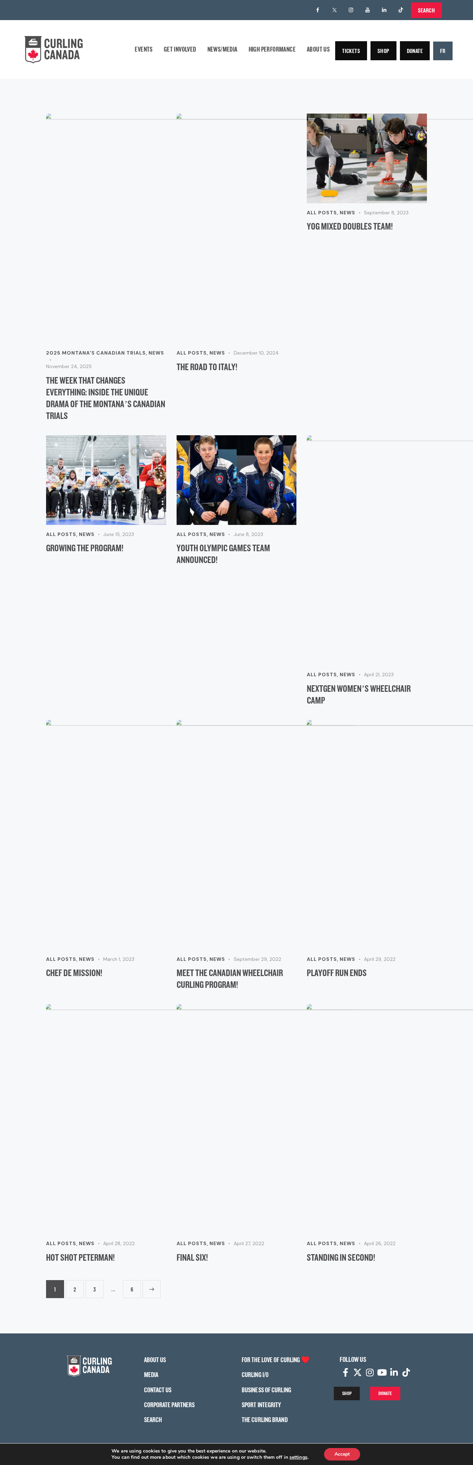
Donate (415, 50)
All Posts (192, 353)
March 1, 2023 (118, 959)
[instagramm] (351, 10)
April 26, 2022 (379, 1243)
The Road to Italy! (207, 367)
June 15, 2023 (118, 534)
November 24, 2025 (69, 366)
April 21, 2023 (379, 674)
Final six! (192, 1257)
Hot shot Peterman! (80, 1257)
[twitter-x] (334, 10)
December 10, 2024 (256, 353)
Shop (383, 50)
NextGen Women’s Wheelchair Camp (359, 694)
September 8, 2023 (386, 212)
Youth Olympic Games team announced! (223, 553)
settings (298, 1457)
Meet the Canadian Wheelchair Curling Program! (230, 978)
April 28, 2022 (119, 1243)
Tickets (351, 50)
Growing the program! (84, 548)
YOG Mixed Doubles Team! (350, 226)
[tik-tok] (401, 10)
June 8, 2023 (248, 534)
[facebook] (317, 10)
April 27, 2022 (249, 1243)
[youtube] (367, 10)
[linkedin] (384, 10)
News (156, 353)
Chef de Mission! (74, 973)
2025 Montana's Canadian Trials (96, 353)
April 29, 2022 (379, 959)
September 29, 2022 (257, 959)
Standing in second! (341, 1257)
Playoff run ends (337, 973)
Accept (342, 1454)
